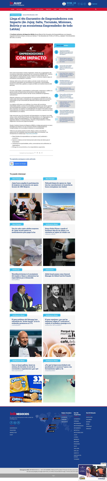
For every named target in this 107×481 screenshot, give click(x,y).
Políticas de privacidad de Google (58, 471)
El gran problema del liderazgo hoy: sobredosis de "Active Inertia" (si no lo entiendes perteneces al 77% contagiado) (66, 96)
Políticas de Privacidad (56, 469)
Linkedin (63, 419)
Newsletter (62, 9)
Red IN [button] (70, 9)
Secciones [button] (20, 9)
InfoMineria (77, 428)
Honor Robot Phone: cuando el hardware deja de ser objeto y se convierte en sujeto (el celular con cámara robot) (67, 75)
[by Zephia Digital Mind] (53, 475)
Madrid (88, 421)
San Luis (76, 450)
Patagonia (77, 444)
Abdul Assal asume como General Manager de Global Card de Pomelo (67, 89)
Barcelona (89, 417)
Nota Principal (15, 15)
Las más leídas (39, 9)
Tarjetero (48, 9)
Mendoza (76, 439)
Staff (55, 9)
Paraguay (89, 426)
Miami (87, 424)
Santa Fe (76, 453)
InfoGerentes (50, 269)
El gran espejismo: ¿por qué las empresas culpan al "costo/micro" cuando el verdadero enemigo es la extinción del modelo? (66, 104)
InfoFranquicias (78, 425)
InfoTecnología (78, 432)
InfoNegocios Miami (52, 224)
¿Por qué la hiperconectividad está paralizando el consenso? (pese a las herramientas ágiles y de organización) (66, 119)
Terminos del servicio (71, 471)
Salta (75, 446)
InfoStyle (77, 430)
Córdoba (76, 421)
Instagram (64, 421)
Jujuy (75, 434)
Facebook (64, 417)
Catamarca (77, 419)
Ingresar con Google (20, 163)
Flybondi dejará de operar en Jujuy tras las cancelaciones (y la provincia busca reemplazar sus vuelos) (66, 60)
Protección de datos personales (70, 469)
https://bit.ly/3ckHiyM (31, 133)
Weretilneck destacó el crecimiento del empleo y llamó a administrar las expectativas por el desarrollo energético (66, 82)
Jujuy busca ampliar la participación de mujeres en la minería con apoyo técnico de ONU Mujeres (66, 52)
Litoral (76, 437)
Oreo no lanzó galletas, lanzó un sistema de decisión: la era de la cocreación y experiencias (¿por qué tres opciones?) (67, 112)
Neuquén (76, 441)
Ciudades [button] (29, 9)
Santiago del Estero (77, 456)
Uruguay (88, 428)
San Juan (76, 448)
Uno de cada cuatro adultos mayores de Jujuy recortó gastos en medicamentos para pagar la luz (66, 67)
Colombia (89, 419)
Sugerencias (13, 428)
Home (12, 9)
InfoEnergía (16, 269)
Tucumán (76, 459)
